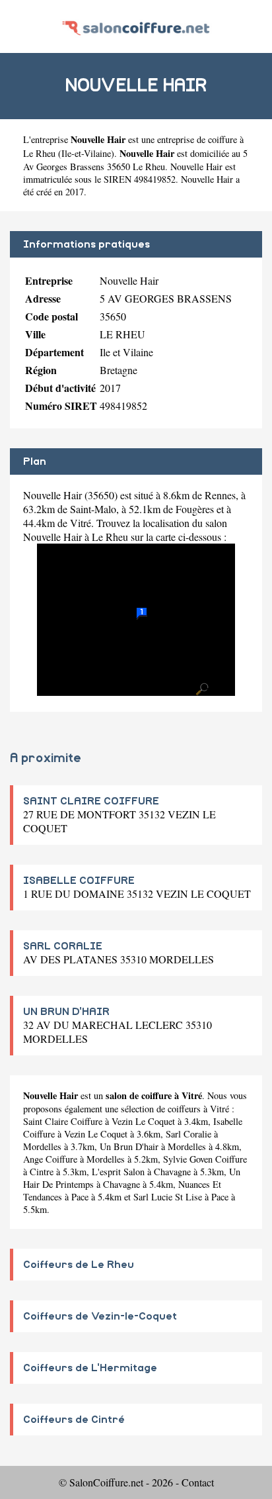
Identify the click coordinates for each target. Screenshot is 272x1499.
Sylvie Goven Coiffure (205, 1159)
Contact (198, 1482)
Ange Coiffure (50, 1159)
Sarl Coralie (188, 1134)
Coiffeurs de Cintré (74, 1419)
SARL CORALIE (62, 946)
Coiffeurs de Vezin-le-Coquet (100, 1316)
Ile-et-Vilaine (86, 153)
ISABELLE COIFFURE (79, 880)
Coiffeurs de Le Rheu (78, 1264)
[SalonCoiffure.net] (135, 26)
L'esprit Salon (118, 1171)
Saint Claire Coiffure (62, 1121)
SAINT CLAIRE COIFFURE (91, 801)
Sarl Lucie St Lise (167, 1196)
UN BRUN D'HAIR (66, 1011)
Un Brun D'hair (129, 1146)
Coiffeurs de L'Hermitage (90, 1368)
